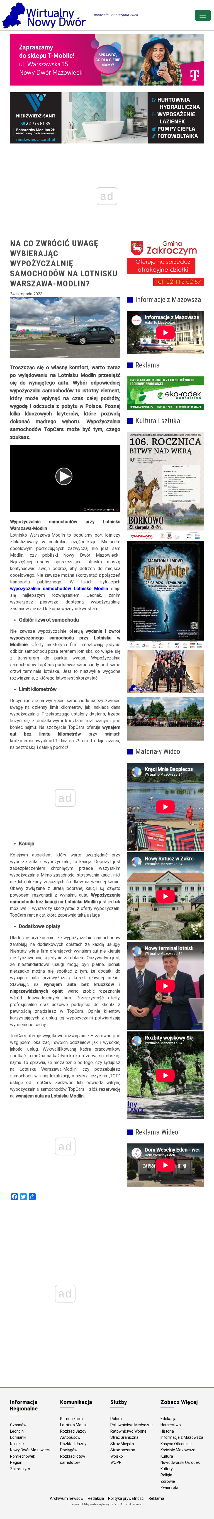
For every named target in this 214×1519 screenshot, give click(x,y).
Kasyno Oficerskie (176, 1444)
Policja (116, 1418)
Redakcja (96, 1498)
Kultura (166, 1456)
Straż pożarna (122, 1450)
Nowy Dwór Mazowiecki (31, 1450)
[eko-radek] (165, 393)
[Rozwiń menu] (203, 15)
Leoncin (17, 1431)
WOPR (115, 1462)
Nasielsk (17, 1444)
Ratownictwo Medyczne (131, 1425)
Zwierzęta (169, 1487)
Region (16, 1462)
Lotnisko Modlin (73, 1425)
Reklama (156, 1498)
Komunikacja (71, 1418)
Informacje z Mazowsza (181, 1437)
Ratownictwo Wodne (128, 1431)
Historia (167, 1431)
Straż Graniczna (124, 1437)
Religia (166, 1475)
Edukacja (168, 1418)
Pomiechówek (22, 1456)
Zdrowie (167, 1481)
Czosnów (18, 1425)
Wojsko (116, 1456)
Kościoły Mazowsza (177, 1450)
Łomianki (18, 1437)
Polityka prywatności (126, 1498)
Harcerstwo (170, 1425)
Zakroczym (20, 1469)
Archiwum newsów (67, 1498)
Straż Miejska (122, 1444)
